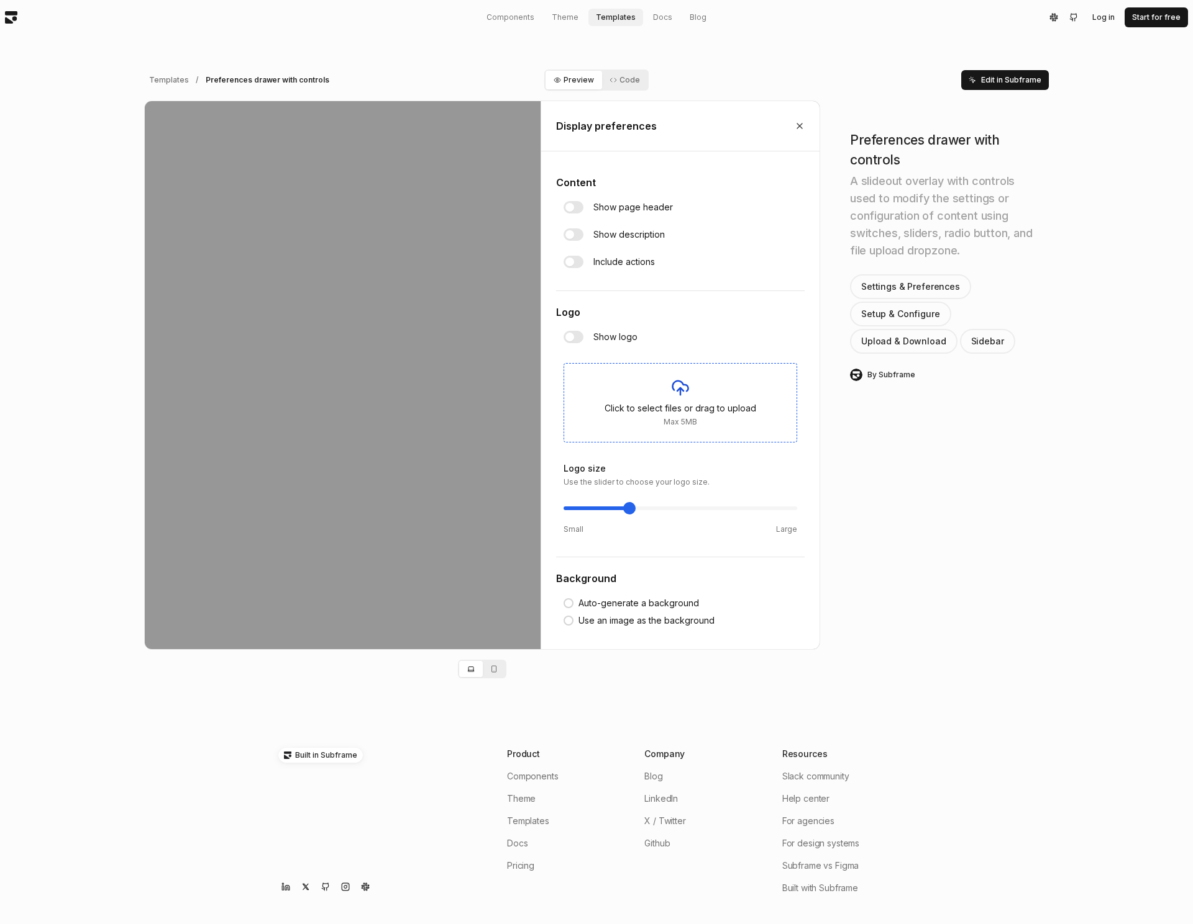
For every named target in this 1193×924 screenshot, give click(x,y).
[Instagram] (345, 886)
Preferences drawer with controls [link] (267, 79)
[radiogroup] (639, 612)
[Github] (1073, 17)
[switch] (573, 207)
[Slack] (1054, 17)
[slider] (629, 508)
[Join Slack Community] (365, 886)
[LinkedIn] (285, 886)
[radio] (631, 603)
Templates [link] (168, 79)
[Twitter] (305, 886)
